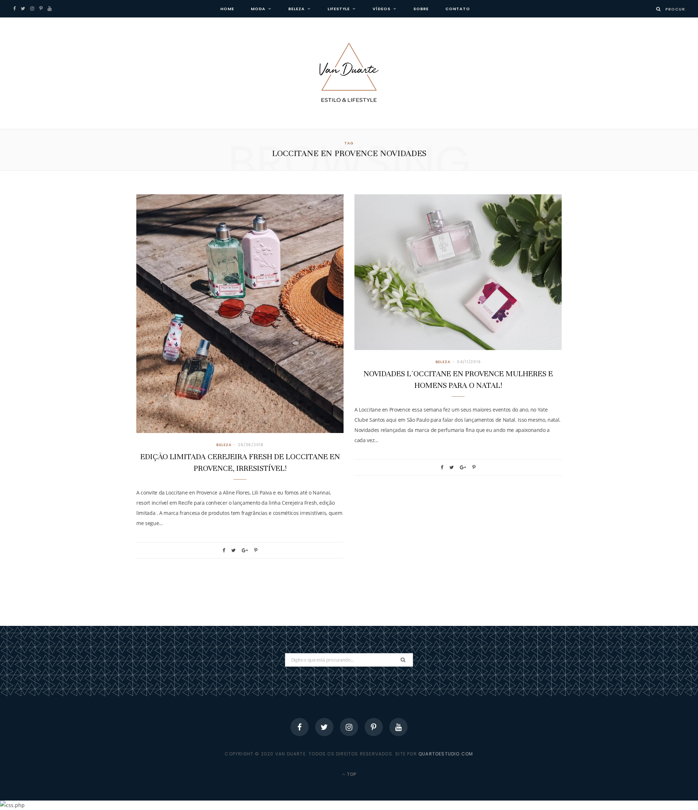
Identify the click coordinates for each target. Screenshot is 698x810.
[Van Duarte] (349, 73)
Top (351, 774)
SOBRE (421, 9)
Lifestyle (339, 9)
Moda (258, 9)
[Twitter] (324, 727)
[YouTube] (398, 727)
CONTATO (457, 9)
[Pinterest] (374, 727)
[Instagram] (349, 727)
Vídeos (381, 9)
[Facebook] (299, 727)
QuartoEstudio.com (445, 754)
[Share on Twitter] (233, 550)
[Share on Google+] (245, 550)
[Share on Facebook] (223, 550)
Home (227, 9)
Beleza (296, 9)
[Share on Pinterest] (255, 550)
